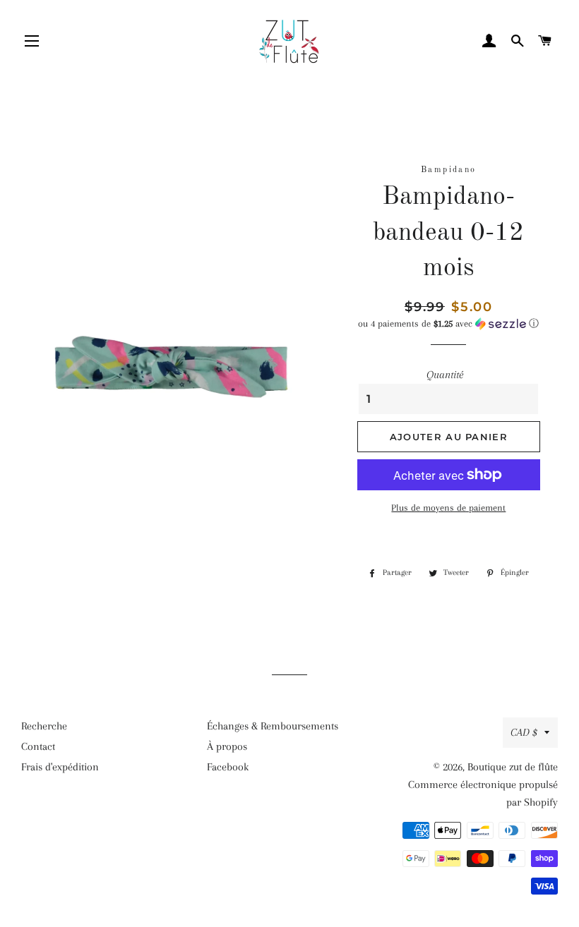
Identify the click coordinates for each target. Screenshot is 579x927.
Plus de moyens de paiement (448, 507)
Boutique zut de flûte (512, 767)
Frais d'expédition (60, 767)
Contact (38, 746)
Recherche (44, 726)
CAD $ (524, 732)
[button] (448, 323)
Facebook (228, 767)
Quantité (444, 374)
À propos (227, 746)
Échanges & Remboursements (272, 726)
